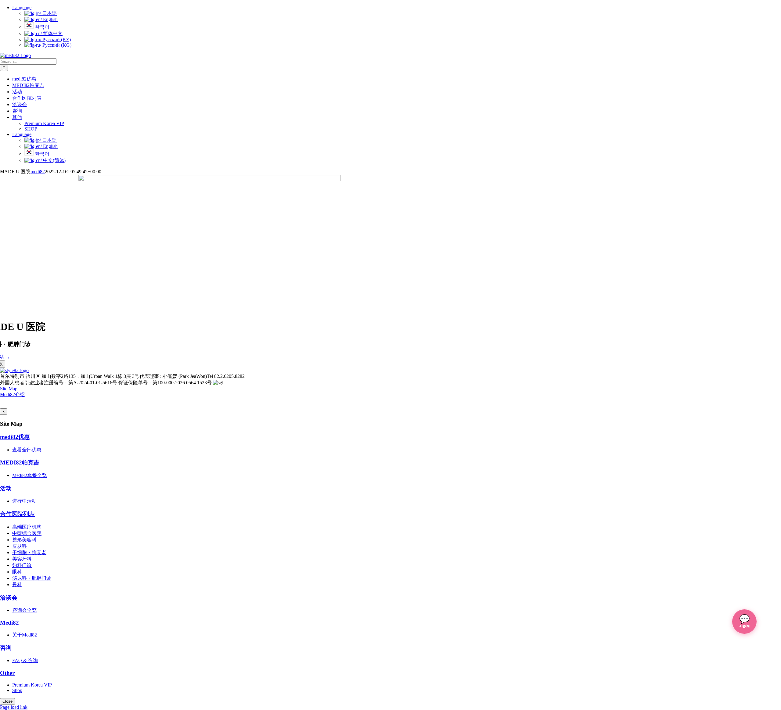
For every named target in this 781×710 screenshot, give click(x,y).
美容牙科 (22, 558)
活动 (6, 488)
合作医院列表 (17, 514)
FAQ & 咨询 (25, 660)
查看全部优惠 (26, 449)
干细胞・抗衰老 (29, 552)
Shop (17, 690)
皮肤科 (19, 546)
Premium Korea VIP (32, 684)
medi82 (38, 171)
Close (7, 701)
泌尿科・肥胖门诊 (31, 578)
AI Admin (17, 403)
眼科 (17, 571)
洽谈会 (8, 597)
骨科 (17, 584)
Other (7, 673)
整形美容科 (24, 539)
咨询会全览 (24, 610)
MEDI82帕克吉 (19, 462)
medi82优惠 (15, 437)
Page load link (13, 707)
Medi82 (9, 622)
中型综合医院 (26, 533)
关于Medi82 (24, 634)
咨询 (6, 647)
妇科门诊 (22, 565)
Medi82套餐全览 (29, 475)
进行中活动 (24, 501)
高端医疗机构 (26, 526)
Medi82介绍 (12, 394)
